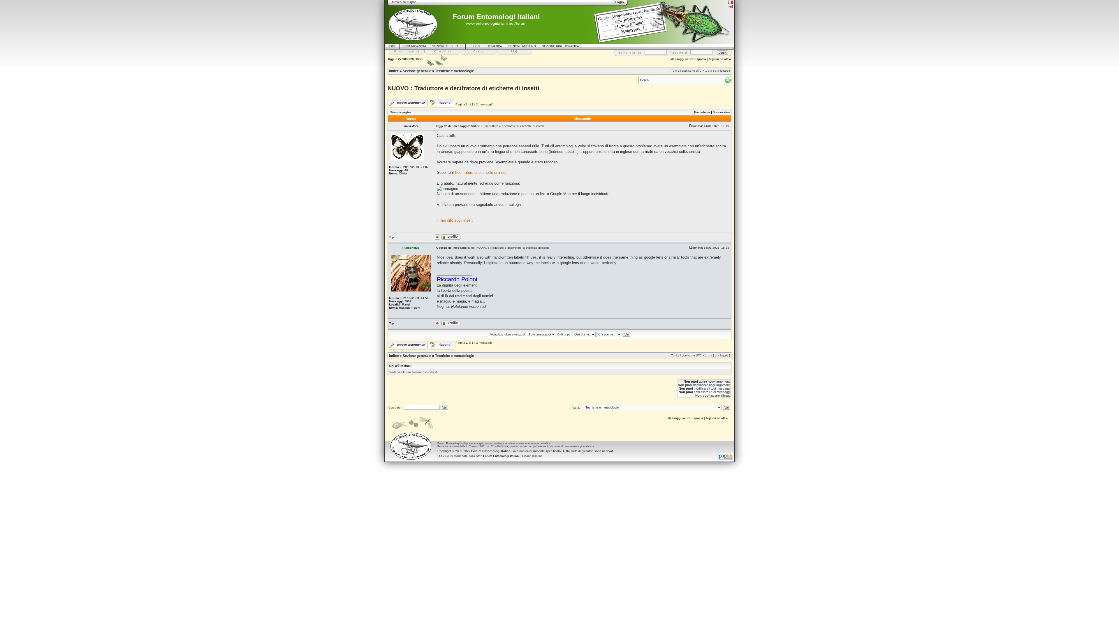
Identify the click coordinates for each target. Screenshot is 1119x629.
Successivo (721, 112)
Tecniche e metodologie (454, 71)
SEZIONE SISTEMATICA (485, 46)
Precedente (702, 112)
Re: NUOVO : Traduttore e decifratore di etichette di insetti (510, 247)
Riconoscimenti (532, 455)
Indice (394, 71)
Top (391, 237)
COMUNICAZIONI (414, 46)
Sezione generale (417, 71)
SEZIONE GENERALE (447, 46)
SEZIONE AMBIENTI (522, 46)
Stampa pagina (400, 112)
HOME (392, 46)
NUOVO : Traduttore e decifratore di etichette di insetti (463, 88)
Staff (498, 455)
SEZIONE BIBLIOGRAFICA (560, 46)
